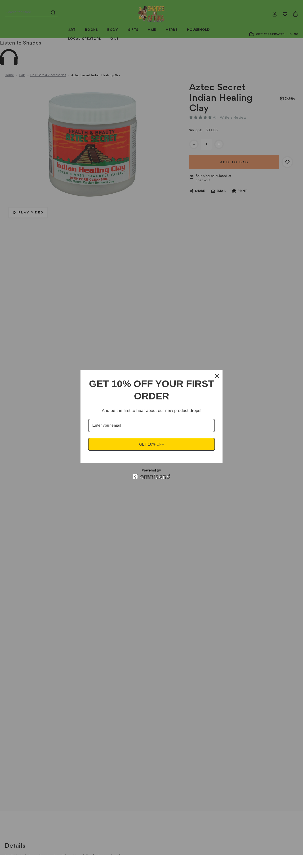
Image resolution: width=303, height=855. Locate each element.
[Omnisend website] (151, 474)
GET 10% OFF (151, 444)
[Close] (217, 376)
